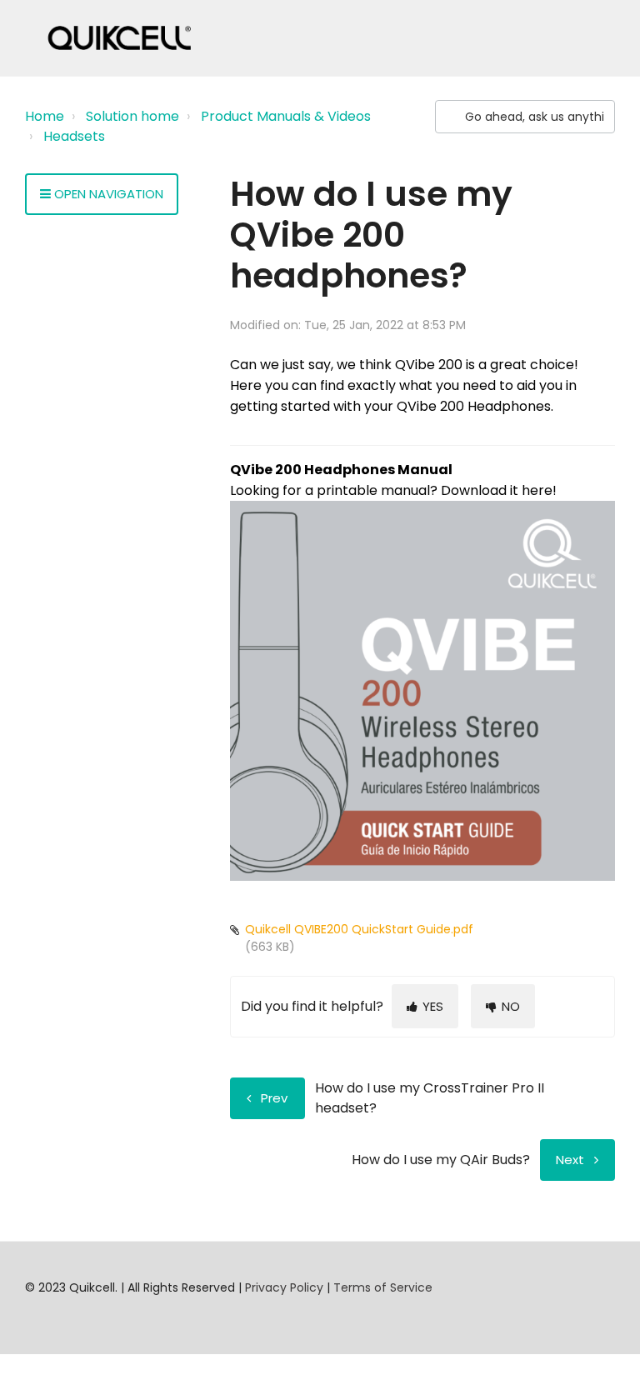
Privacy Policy (284, 1287)
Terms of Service (382, 1287)
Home (44, 116)
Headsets (74, 136)
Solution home (132, 116)
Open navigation (107, 193)
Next (570, 1159)
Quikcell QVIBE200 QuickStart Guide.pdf (359, 929)
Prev (274, 1098)
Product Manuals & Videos (286, 116)
